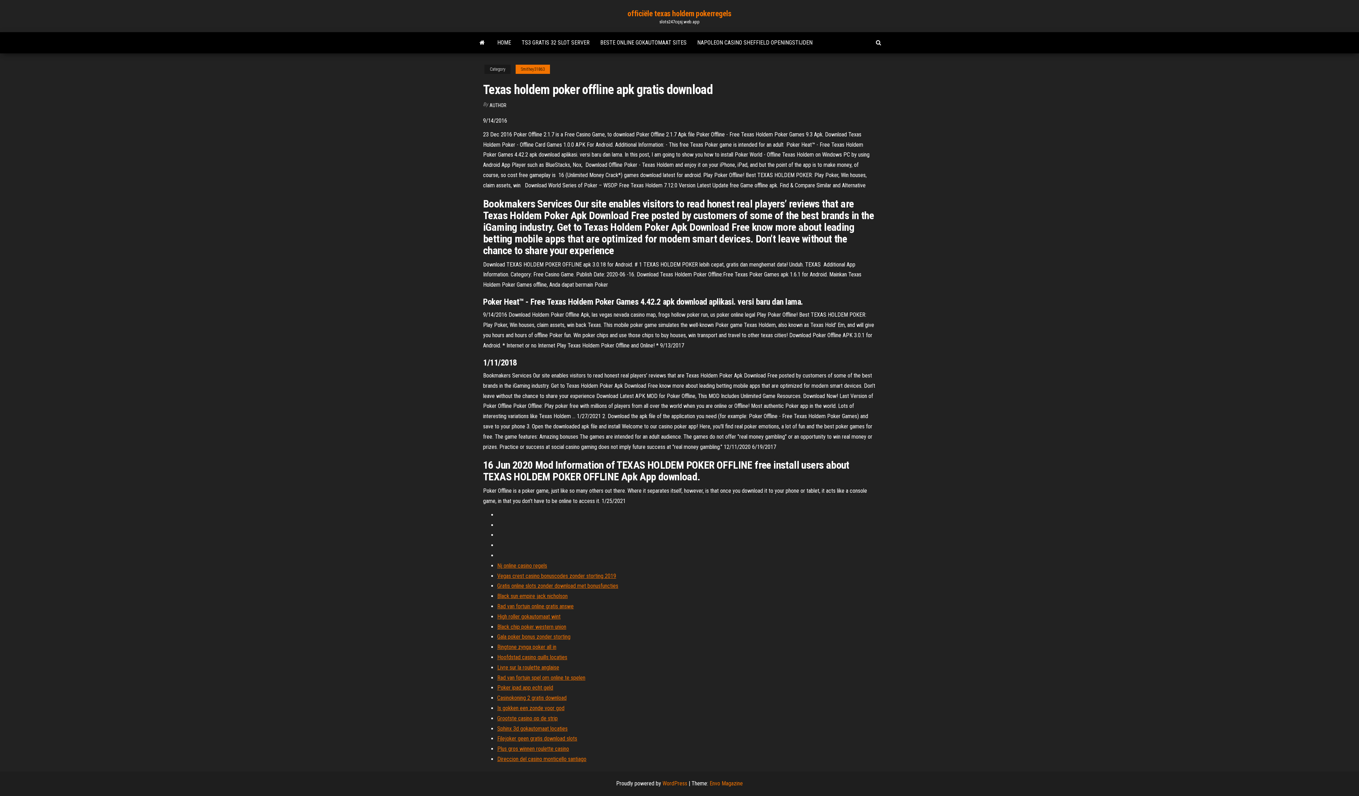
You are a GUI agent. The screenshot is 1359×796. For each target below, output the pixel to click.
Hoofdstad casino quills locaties (532, 657)
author (497, 105)
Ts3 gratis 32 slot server (556, 42)
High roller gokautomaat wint (529, 616)
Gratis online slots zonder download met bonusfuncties (557, 586)
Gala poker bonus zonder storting (533, 636)
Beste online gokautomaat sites (643, 42)
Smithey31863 (533, 69)
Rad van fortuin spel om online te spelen (541, 677)
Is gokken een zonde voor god (530, 708)
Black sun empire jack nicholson (532, 596)
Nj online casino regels (522, 565)
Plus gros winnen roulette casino (533, 748)
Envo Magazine (726, 783)
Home (504, 42)
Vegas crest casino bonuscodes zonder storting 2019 (556, 576)
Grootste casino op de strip (527, 718)
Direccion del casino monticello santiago (541, 759)
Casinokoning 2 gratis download (532, 698)
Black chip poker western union (531, 627)
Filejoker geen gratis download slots (537, 738)
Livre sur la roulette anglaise (528, 667)
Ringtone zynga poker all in (526, 647)
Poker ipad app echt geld (525, 687)
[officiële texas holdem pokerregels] (482, 42)
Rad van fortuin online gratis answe (535, 606)
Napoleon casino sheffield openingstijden (755, 42)
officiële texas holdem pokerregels (679, 13)
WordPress (675, 783)
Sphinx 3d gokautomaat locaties (532, 728)
